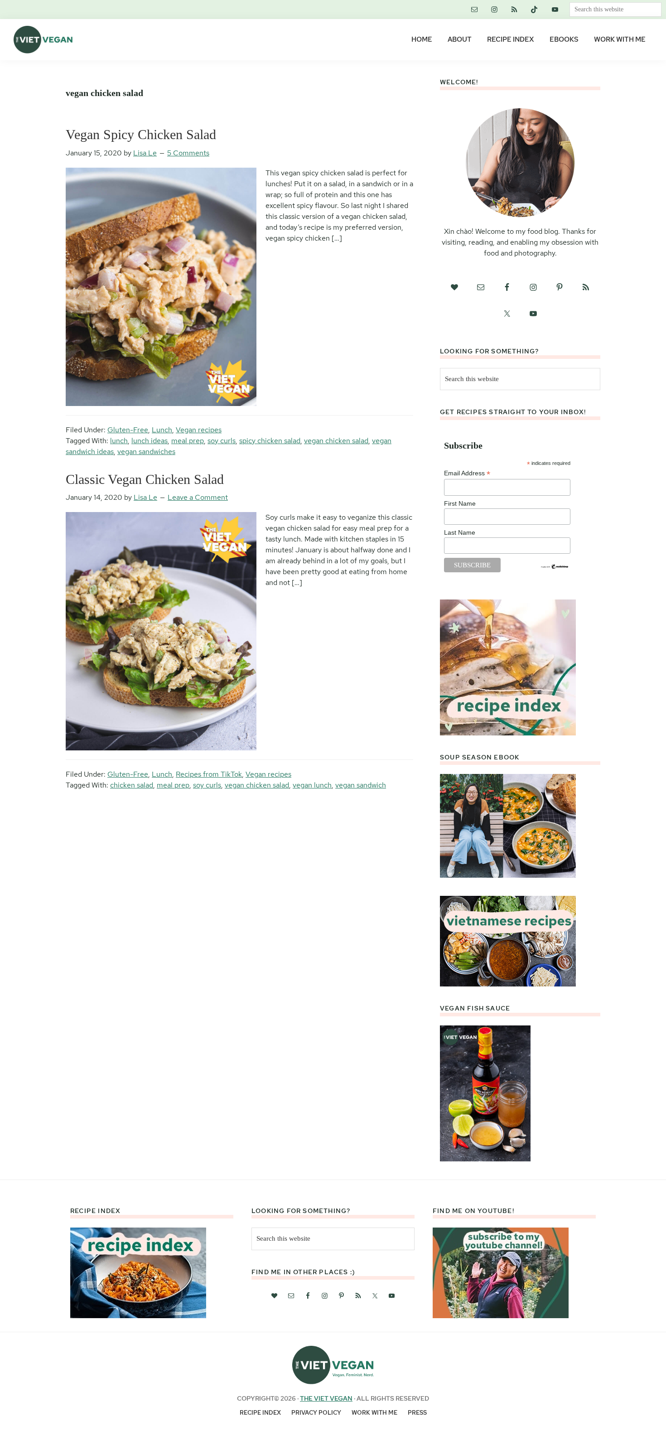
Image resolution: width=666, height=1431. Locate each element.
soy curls (222, 440)
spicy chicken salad (269, 440)
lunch (119, 440)
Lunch (162, 430)
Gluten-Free (127, 430)
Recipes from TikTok (209, 774)
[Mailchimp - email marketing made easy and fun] (555, 567)
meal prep (187, 440)
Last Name (459, 532)
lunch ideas (149, 440)
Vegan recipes (199, 430)
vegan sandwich (360, 785)
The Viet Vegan (326, 1398)
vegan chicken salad (336, 440)
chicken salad (131, 785)
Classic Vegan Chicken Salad (145, 479)
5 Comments (188, 153)
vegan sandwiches (146, 451)
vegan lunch (312, 785)
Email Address (467, 473)
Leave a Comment (198, 497)
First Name (460, 503)
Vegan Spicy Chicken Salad (141, 134)
